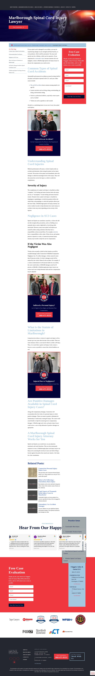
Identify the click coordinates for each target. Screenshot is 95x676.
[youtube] (14, 662)
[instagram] (17, 658)
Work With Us (76, 657)
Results (63, 7)
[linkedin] (14, 658)
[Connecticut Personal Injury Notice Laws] (32, 472)
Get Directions (77, 584)
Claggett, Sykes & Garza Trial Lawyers (13, 652)
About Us (25, 649)
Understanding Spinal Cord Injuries (15, 54)
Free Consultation (17, 27)
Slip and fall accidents (36, 85)
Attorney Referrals (49, 7)
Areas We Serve (38, 7)
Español (74, 7)
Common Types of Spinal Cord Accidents (16, 51)
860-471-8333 (45, 149)
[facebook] (10, 658)
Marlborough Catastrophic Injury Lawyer (41, 45)
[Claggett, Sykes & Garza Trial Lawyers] (18, 3)
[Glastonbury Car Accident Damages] (32, 508)
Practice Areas (27, 652)
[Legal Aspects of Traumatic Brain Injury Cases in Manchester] (32, 495)
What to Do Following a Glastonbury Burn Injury (46, 481)
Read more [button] (13, 548)
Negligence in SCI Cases (13, 57)
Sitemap (25, 659)
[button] (85, 542)
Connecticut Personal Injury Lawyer (12, 45)
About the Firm (13, 7)
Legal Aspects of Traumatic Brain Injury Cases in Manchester (47, 493)
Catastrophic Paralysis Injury (73, 531)
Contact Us (68, 7)
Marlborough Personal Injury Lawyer (22, 45)
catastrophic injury (39, 58)
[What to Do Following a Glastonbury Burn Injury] (32, 484)
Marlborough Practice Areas (26, 7)
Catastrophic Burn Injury (72, 526)
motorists (55, 232)
